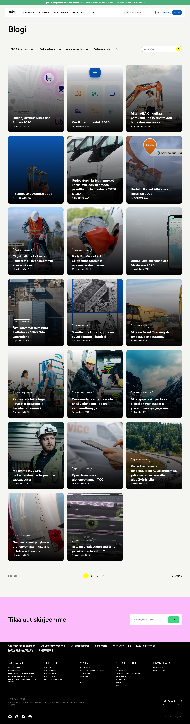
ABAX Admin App (158, 667)
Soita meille (101, 645)
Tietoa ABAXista (86, 667)
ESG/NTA (119, 683)
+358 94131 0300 (16, 699)
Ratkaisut (27, 12)
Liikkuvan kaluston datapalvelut (21, 673)
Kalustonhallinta (14, 670)
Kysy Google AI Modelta (21, 650)
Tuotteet (43, 12)
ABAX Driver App (158, 670)
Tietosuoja (120, 667)
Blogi (82, 683)
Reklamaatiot (121, 676)
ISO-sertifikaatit (122, 679)
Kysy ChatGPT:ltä (122, 645)
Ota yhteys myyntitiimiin (53, 645)
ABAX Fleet (48, 667)
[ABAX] (11, 11)
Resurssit (77, 12)
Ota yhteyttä (163, 12)
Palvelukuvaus (121, 686)
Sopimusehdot (122, 670)
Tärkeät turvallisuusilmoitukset (128, 673)
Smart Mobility (14, 667)
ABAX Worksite (50, 673)
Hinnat (177, 12)
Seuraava (177, 576)
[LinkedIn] (16, 716)
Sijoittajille (84, 676)
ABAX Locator (49, 676)
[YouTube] (23, 716)
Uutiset (83, 679)
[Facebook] (10, 716)
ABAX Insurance (50, 670)
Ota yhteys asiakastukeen (21, 645)
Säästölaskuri (46, 650)
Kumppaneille (60, 12)
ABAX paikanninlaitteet (53, 679)
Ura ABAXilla (85, 673)
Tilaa (173, 619)
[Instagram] (30, 716)
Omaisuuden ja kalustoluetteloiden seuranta (22, 680)
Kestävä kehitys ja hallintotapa (92, 670)
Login (91, 12)
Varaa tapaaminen (80, 645)
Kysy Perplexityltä (145, 645)
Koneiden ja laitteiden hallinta (20, 676)
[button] (178, 701)
